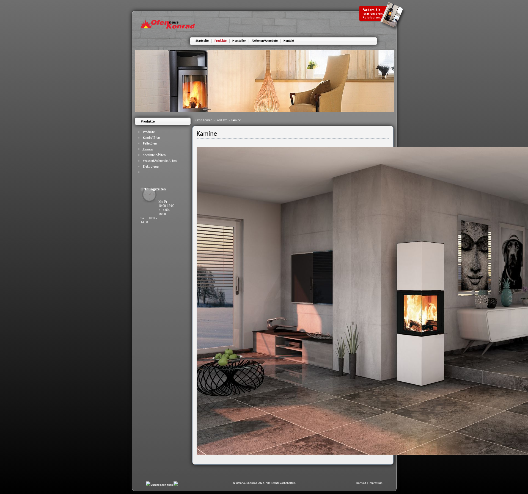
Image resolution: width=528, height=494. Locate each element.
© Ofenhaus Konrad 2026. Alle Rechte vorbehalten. (264, 483)
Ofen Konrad (204, 120)
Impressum (376, 483)
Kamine (236, 120)
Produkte (222, 120)
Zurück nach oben (162, 485)
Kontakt (361, 483)
